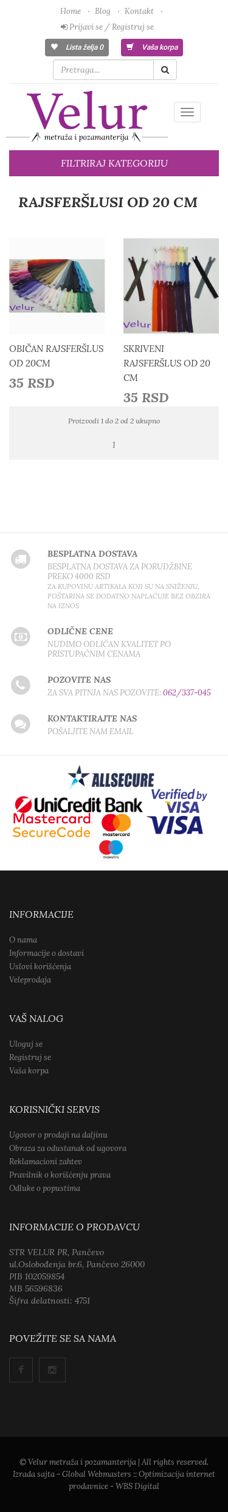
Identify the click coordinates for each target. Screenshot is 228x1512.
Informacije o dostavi (46, 953)
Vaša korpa (159, 47)
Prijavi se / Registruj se (110, 27)
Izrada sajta (34, 1474)
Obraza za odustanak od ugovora (67, 1148)
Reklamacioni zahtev (45, 1161)
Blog (103, 11)
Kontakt (139, 11)
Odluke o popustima (44, 1188)
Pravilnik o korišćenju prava (60, 1175)
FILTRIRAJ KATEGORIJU (114, 163)
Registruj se (30, 1057)
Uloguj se (26, 1044)
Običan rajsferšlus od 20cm (56, 356)
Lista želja (83, 47)
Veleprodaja (30, 980)
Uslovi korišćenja (40, 966)
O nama (23, 940)
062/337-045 (187, 693)
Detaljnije (61, 289)
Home (70, 11)
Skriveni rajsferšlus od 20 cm (166, 363)
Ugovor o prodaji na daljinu (58, 1135)
